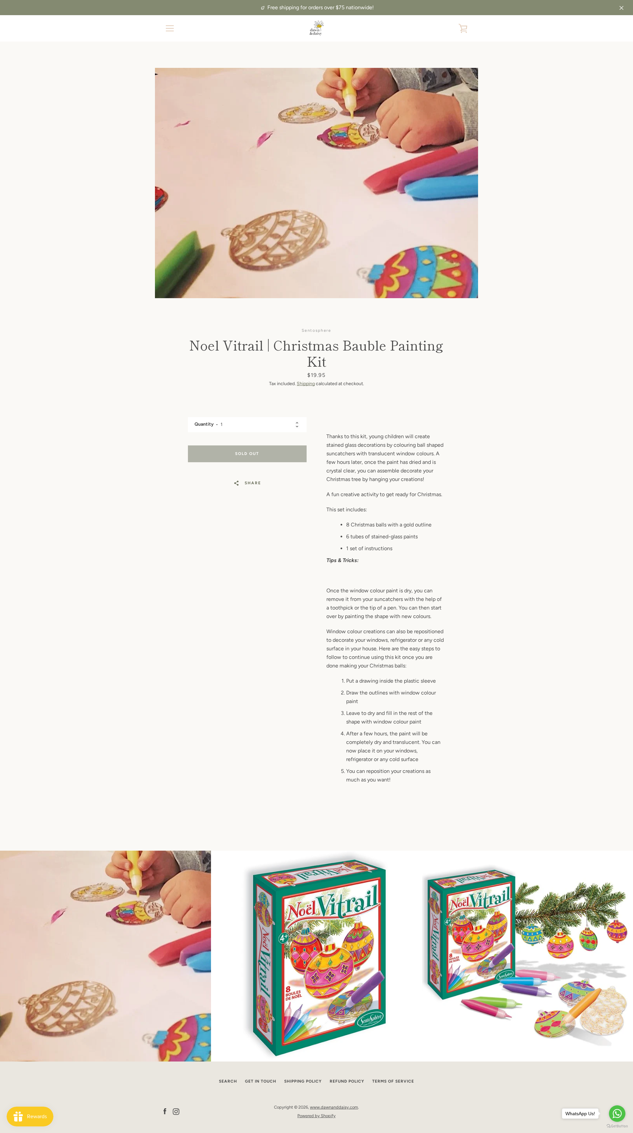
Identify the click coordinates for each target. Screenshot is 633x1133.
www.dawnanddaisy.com (334, 1107)
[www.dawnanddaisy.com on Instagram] (176, 1111)
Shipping (306, 383)
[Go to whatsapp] (617, 1113)
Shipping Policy (303, 1081)
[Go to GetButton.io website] (617, 1126)
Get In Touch (260, 1081)
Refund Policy (347, 1081)
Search (228, 1081)
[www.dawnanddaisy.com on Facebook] (165, 1111)
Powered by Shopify (316, 1115)
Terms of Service (393, 1081)
